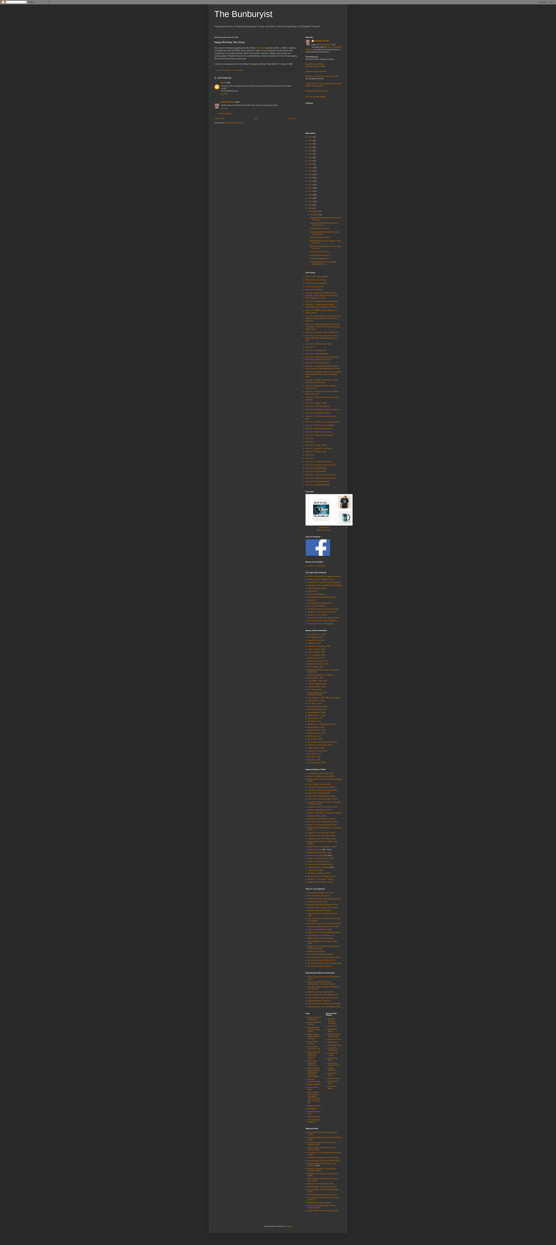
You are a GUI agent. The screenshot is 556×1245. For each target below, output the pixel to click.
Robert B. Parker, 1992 (316, 730)
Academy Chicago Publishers (332, 1021)
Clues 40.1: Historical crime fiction (319, 344)
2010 (310, 191)
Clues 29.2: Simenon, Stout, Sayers (319, 435)
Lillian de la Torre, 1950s (317, 751)
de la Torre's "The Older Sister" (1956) (322, 799)
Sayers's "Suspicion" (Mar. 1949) (320, 858)
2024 (310, 144)
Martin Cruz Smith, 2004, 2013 (320, 745)
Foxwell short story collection (317, 91)
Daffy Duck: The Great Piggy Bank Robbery (325, 585)
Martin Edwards (314, 1084)
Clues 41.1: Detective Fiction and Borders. (322, 332)
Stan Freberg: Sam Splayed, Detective (323, 621)
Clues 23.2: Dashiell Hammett (317, 481)
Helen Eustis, (321, 992)
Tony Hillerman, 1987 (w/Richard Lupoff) (323, 698)
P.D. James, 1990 (314, 704)
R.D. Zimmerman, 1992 (317, 763)
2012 (310, 185)
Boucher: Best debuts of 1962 (319, 910)
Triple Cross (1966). (315, 870)
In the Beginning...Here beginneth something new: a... (323, 263)
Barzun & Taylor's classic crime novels (323, 908)
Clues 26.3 (310, 458)
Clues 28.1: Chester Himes (316, 445)
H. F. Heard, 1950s (315, 690)
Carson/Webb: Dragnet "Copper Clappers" (324, 582)
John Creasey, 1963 (315, 667)
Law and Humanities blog (314, 1080)
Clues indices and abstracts (316, 283)
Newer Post (219, 119)
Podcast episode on (316, 280)
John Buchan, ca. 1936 (317, 634)
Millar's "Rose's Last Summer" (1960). (322, 847)
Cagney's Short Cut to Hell (318, 867)
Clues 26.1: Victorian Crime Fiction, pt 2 (321, 465)
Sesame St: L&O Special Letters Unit (322, 612)
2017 (310, 168)
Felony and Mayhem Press (334, 1064)
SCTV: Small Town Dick (317, 606)
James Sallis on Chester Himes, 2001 (322, 742)
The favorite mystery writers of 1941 (321, 960)
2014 (310, 178)
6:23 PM (224, 94)
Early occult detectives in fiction (320, 929)
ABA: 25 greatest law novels (319, 896)
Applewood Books (332, 1030)
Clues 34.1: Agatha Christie (316, 403)
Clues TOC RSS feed (314, 290)
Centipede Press (334, 1045)
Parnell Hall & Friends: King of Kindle (322, 597)
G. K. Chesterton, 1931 (316, 655)
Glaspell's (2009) (317, 816)
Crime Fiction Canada (313, 1043)
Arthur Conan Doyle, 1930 (318, 664)
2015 (310, 174)
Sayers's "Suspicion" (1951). (319, 861)
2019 (310, 161)
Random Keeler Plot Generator (320, 603)
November (314, 215)
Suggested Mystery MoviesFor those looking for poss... (324, 224)
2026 (310, 137)
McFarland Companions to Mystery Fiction (322, 76)
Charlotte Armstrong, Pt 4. (320, 237)
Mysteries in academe (316, 951)
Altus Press (332, 1026)
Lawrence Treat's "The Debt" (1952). (322, 839)
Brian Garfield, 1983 (315, 678)
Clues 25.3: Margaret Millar (316, 468)
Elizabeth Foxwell (228, 102)
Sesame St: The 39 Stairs (318, 615)
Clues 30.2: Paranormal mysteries (319, 429)
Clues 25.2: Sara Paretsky (316, 471)
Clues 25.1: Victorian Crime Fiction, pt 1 (321, 475)
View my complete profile (315, 97)
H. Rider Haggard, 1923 (317, 684)
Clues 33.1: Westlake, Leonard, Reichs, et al (323, 410)
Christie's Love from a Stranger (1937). (323, 790)
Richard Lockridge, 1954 (317, 707)
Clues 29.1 (310, 438)
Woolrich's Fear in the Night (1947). (321, 876)
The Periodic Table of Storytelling (321, 624)
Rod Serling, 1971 (315, 754)
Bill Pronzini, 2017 (315, 736)
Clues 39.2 (310, 347)
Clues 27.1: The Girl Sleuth (316, 452)
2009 (310, 195)
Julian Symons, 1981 (316, 748)
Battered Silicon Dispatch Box (334, 1035)
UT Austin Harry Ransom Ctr (314, 1121)
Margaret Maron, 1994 (316, 712)
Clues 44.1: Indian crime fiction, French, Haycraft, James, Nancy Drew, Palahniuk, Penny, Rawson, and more (322, 295)
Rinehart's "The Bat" (315, 856)
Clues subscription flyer (315, 287)
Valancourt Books (332, 1087)
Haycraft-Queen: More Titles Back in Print (324, 1007)
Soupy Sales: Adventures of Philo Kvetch (324, 618)
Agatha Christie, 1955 (316, 658)
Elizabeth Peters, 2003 (316, 733)
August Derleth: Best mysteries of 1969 (323, 905)
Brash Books (333, 1042)
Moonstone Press (332, 1074)
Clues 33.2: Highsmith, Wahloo (318, 406)
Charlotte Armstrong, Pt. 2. (320, 255)
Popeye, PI (312, 600)
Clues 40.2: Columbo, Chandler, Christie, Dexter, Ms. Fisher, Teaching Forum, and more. (322, 338)
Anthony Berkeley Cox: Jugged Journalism (324, 576)
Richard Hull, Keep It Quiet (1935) (321, 1184)
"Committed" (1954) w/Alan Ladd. (321, 773)
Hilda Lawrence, (323, 998)
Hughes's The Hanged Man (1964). (321, 833)
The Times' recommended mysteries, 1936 (324, 963)
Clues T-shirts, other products (317, 277)
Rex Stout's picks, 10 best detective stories (324, 957)
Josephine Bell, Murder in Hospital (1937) (324, 1161)
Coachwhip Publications (333, 1049)
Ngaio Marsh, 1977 (315, 718)
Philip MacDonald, (319, 1001)
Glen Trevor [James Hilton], (324, 1004)
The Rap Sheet (314, 1117)
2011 (310, 188)
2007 (310, 202)
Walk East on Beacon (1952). (319, 873)
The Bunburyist (243, 14)
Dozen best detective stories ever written (323, 927)
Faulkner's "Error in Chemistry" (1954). (323, 807)
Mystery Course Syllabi (317, 566)
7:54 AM (224, 109)
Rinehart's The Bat (315, 850)
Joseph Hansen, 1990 (316, 687)
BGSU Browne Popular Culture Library (314, 1029)
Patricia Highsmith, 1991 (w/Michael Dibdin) (317, 694)
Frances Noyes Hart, (323, 995)
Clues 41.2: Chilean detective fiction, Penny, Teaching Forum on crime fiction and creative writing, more (323, 326)
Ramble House (334, 1078)
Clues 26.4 (310, 455)
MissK (223, 83)
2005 (310, 208)
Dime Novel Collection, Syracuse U (312, 1063)
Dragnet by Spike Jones (317, 588)
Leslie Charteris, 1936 (316, 649)
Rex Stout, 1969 (314, 760)
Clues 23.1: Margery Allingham (318, 485)
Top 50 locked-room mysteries (319, 966)
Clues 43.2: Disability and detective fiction (322, 301)
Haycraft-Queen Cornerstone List (321, 935)
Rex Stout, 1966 (314, 757)
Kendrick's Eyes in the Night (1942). (322, 836)
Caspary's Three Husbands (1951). (321, 787)
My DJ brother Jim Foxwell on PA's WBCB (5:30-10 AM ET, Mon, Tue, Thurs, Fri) (314, 1097)
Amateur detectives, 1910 (318, 902)
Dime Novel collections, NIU (314, 1048)
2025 (310, 141)
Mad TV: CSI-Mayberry (316, 594)
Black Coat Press (335, 1039)
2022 (310, 151)
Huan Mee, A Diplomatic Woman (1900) (323, 1158)
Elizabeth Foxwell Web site (316, 71)
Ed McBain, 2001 (314, 721)
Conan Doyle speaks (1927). (319, 793)
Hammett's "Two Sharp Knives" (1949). (323, 822)
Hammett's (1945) (321, 819)
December (314, 211)
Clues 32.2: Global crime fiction (318, 413)
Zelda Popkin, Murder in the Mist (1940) (323, 1211)
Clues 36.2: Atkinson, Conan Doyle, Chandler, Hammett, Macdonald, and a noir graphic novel (323, 374)
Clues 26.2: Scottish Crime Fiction (319, 462)
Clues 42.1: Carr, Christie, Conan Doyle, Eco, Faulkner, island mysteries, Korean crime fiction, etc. (323, 318)
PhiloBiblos (312, 1109)
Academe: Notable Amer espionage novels (324, 899)
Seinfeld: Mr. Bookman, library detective (323, 609)
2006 (310, 205)
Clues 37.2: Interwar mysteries (317, 363)
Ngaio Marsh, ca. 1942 (316, 715)
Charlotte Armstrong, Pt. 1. (320, 259)
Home (256, 119)
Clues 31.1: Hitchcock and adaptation (320, 425)
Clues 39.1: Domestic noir (316, 350)
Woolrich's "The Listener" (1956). (320, 879)
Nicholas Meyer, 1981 (316, 727)
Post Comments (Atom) (234, 123)
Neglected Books (314, 1106)
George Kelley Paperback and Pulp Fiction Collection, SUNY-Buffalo (314, 1072)
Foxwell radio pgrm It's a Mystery (320, 675)
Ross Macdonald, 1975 (317, 709)
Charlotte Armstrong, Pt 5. (320, 229)
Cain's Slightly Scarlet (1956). (319, 784)
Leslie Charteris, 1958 (316, 652)
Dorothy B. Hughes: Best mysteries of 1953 (324, 924)
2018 (310, 164)
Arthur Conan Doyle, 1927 (318, 661)
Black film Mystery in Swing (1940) (321, 776)
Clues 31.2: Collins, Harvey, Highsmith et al (322, 422)
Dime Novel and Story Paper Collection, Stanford (314, 1055)
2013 (310, 181)
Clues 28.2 (310, 442)
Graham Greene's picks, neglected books (324, 932)
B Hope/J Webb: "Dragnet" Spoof (320, 579)
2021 (310, 154)
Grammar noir (313, 591)
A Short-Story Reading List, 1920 (320, 893)
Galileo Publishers (332, 1069)
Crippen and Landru (333, 1054)
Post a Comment (224, 114)
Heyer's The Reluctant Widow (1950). (322, 825)
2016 (310, 171)
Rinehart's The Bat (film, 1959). (320, 853)
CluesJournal (323, 528)
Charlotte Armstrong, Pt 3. (320, 252)
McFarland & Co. (325, 45)
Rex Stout (260, 48)
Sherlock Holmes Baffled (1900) (320, 864)
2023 (310, 147)
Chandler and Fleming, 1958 (319, 646)
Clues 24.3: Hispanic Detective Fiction (320, 478)
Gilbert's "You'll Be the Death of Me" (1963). (324, 813)
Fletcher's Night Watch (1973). (319, 810)
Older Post (292, 119)
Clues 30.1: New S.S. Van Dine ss (319, 432)
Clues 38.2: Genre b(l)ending (317, 354)
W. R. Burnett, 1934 (315, 637)
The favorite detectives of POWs (320, 954)
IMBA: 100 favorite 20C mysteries (321, 938)
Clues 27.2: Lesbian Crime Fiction (319, 448)
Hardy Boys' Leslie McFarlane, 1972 (322, 724)
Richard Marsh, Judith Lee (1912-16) (322, 1187)
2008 (310, 198)
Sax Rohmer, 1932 (315, 739)
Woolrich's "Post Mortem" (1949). (320, 882)
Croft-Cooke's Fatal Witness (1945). (321, 796)
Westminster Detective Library (319, 1203)
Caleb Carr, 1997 (314, 643)
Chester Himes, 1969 (316, 701)
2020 (310, 158)
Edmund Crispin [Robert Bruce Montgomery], (321, 983)
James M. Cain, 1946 (316, 640)
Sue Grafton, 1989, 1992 (317, 681)
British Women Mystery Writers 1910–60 (314, 1037)
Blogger (289, 1226)
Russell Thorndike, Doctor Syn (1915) (322, 1195)
